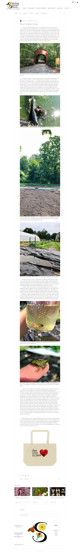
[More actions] (59, 20)
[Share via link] (28, 475)
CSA (20, 13)
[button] (77, 2)
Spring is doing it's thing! (22, 497)
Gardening (31, 13)
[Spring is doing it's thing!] (22, 491)
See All (64, 485)
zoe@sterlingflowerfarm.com (19, 544)
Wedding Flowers (44, 13)
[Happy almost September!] (58, 491)
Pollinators (37, 13)
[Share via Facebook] (20, 475)
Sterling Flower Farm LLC (18, 526)
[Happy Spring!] (40, 491)
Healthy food (25, 13)
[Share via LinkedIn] (25, 475)
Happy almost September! (57, 497)
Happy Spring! (37, 497)
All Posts (15, 13)
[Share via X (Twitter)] (23, 475)
